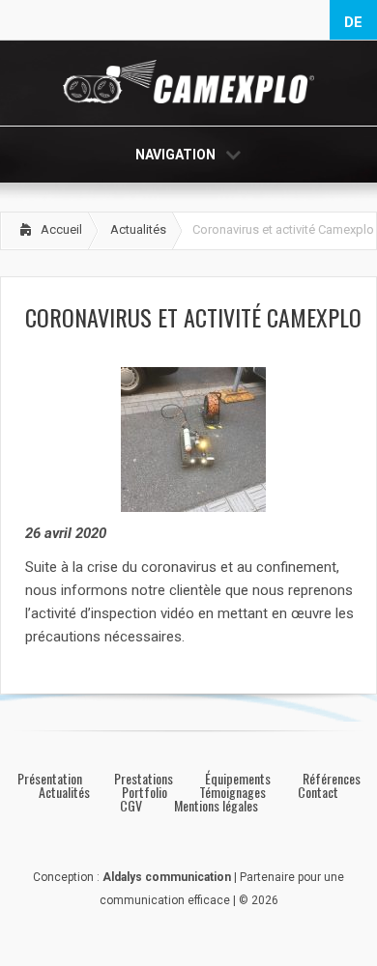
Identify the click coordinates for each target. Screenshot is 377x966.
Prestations (143, 778)
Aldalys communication (166, 877)
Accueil (61, 229)
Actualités (138, 229)
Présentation (49, 778)
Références (332, 778)
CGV (131, 805)
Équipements (238, 778)
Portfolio (144, 792)
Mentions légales (216, 805)
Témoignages (232, 792)
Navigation (175, 154)
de (353, 22)
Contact (318, 792)
